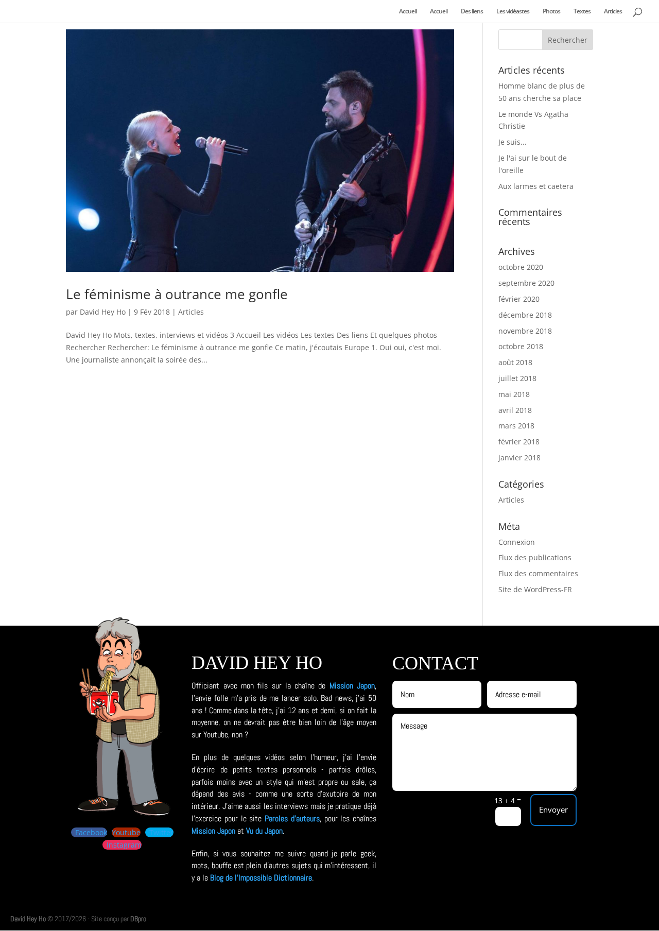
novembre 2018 (525, 331)
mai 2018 (514, 394)
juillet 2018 (517, 378)
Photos (551, 11)
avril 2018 (515, 410)
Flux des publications (534, 557)
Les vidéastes (512, 11)
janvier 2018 (519, 457)
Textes (582, 11)
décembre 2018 (525, 315)
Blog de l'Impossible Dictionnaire (261, 877)
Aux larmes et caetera (536, 186)
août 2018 (515, 362)
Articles (613, 11)
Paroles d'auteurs (292, 818)
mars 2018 (516, 425)
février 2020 (519, 299)
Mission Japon (352, 685)
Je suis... (512, 142)
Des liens (472, 11)
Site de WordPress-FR (535, 589)
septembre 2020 (526, 283)
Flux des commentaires (538, 573)
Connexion (516, 542)
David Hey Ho (103, 312)
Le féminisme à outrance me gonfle (177, 294)
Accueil (408, 11)
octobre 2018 (520, 346)
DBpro (138, 918)
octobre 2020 (520, 267)
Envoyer (553, 809)
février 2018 (519, 441)
